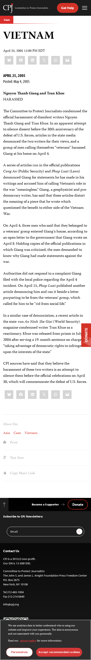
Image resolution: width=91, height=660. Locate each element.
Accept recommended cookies (59, 652)
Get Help (67, 8)
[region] (45, 640)
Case (7, 20)
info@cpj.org (11, 604)
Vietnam (31, 433)
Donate (77, 504)
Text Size (16, 458)
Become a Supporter (45, 504)
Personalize (19, 652)
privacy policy (28, 641)
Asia (6, 433)
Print (13, 443)
